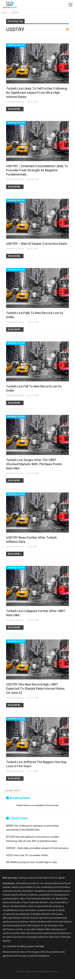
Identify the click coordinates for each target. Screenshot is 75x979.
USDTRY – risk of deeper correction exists (36, 243)
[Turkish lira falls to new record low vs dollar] (37, 288)
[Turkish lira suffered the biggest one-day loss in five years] (37, 737)
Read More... (15, 109)
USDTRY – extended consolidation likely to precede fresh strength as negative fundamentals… (37, 170)
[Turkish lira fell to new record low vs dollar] (37, 361)
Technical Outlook (16, 45)
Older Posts (13, 790)
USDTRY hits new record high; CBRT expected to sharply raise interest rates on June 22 (35, 688)
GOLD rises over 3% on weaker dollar (27, 855)
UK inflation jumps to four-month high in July (31, 862)
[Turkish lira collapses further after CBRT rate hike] (37, 586)
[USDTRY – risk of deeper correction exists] (37, 219)
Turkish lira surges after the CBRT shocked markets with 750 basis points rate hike (34, 464)
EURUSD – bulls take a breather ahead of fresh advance (37, 848)
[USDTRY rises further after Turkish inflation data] (37, 512)
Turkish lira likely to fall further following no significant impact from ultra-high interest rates (36, 93)
